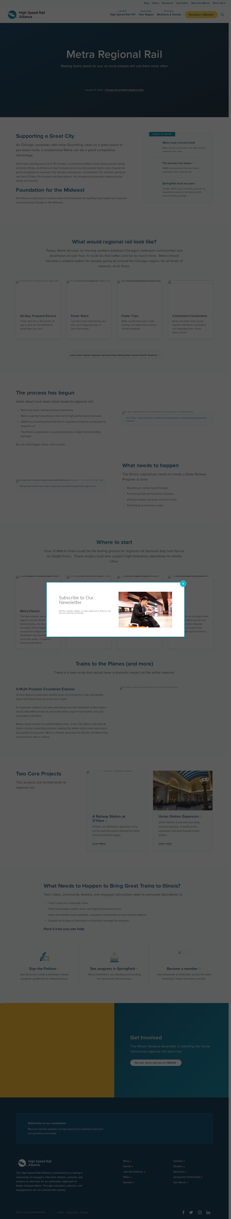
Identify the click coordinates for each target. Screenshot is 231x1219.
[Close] (183, 584)
